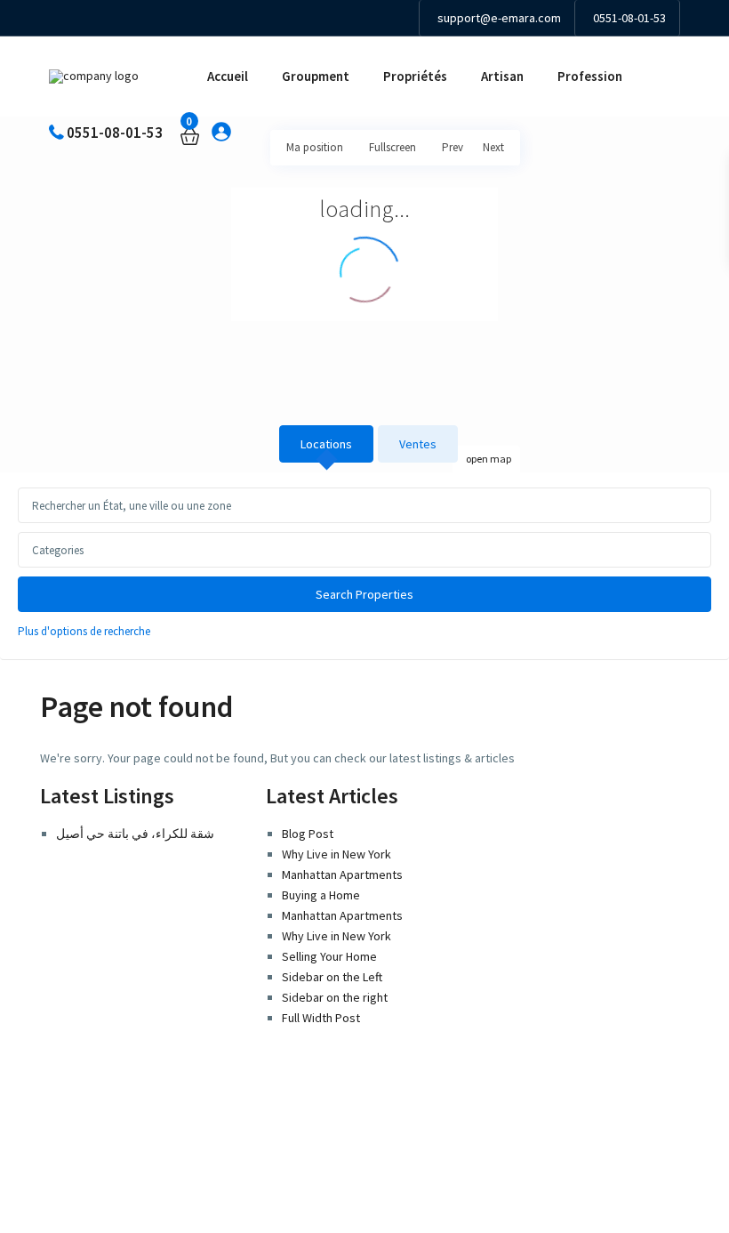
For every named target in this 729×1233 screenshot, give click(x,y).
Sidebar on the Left (332, 977)
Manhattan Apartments (342, 874)
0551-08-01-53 (629, 18)
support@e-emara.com (499, 18)
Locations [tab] (326, 444)
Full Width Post (321, 1018)
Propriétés (415, 76)
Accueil (227, 76)
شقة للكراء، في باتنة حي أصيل (135, 834)
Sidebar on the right (335, 997)
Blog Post (307, 834)
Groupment (315, 76)
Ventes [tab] (418, 444)
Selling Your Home (329, 956)
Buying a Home (321, 895)
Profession (589, 76)
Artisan (502, 76)
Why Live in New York (336, 854)
